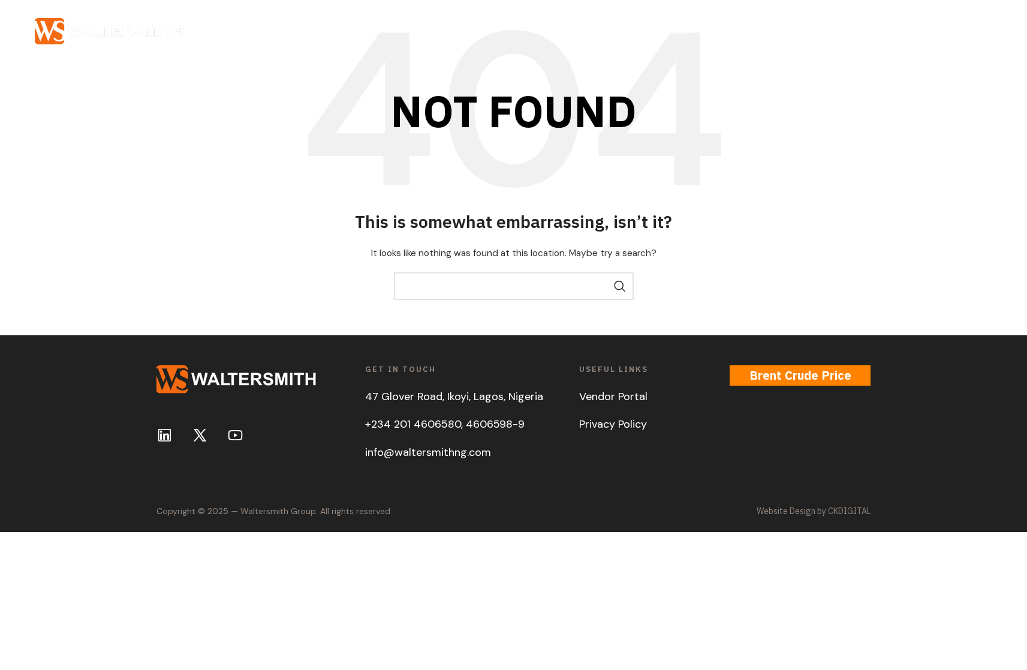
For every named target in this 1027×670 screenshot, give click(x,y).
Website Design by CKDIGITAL (814, 511)
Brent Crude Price (800, 375)
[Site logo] (110, 30)
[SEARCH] (620, 286)
